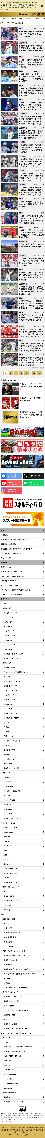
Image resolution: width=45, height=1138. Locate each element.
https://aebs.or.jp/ (7, 1121)
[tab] (21, 19)
